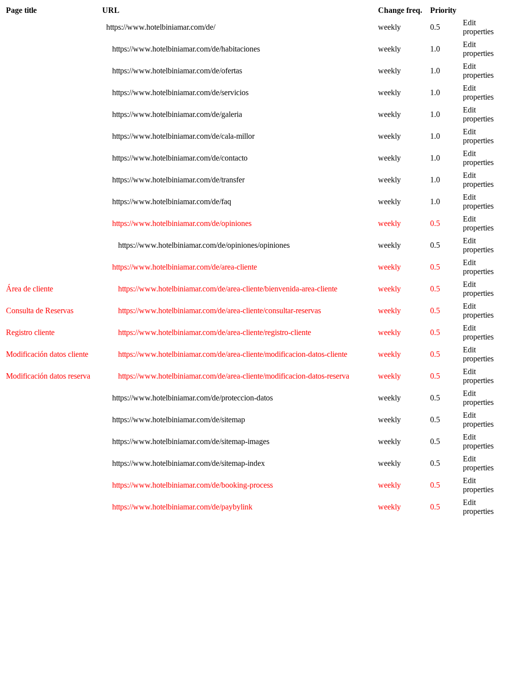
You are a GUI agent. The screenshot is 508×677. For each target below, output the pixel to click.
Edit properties (478, 27)
